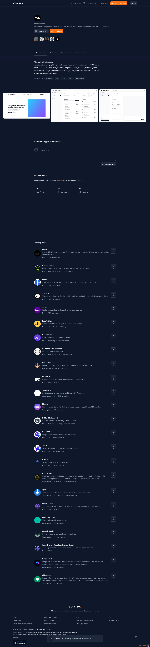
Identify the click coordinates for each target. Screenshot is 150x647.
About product (40, 53)
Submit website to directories (23, 623)
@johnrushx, (21, 634)
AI (57, 78)
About (15, 617)
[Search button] (84, 3)
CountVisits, (42, 632)
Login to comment (108, 164)
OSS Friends (17, 620)
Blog (77, 617)
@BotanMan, (49, 634)
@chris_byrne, (57, 634)
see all (64, 634)
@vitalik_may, (41, 634)
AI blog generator (82, 623)
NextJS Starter (49, 620)
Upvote (57, 31)
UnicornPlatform (72, 632)
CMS (70, 78)
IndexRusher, (63, 632)
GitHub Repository (50, 617)
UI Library (49, 78)
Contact (109, 617)
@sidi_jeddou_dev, (31, 634)
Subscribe (77, 3)
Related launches (82, 53)
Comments (53, 53)
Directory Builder (50, 623)
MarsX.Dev (41, 629)
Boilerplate (80, 78)
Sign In (133, 3)
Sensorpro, (34, 632)
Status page (16, 637)
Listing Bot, (55, 632)
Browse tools (92, 3)
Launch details (66, 53)
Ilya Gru (62, 180)
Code (63, 78)
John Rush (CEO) (113, 620)
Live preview (39, 31)
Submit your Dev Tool (118, 3)
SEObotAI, (49, 632)
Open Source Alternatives (84, 620)
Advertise (104, 3)
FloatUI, (28, 632)
